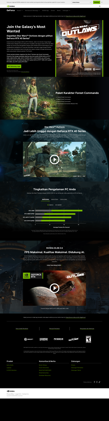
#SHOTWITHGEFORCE (45, 370)
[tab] (45, 199)
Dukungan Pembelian (77, 367)
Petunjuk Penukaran (54, 328)
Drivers (53, 10)
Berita (59, 10)
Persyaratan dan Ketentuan (87, 328)
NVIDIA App (45, 10)
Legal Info (18, 394)
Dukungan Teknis (76, 370)
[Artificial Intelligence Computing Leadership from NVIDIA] (11, 6)
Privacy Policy (10, 394)
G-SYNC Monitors (11, 370)
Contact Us (25, 394)
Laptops (9, 367)
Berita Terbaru (43, 365)
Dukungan (66, 10)
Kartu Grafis (10, 365)
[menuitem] (17, 5)
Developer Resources (45, 375)
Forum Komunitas (44, 367)
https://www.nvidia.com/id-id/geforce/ (75, 16)
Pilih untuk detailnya (25, 71)
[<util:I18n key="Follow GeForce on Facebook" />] (94, 382)
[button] (100, 6)
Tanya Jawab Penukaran (22, 328)
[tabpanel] (54, 219)
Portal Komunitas (44, 373)
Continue (96, 2)
